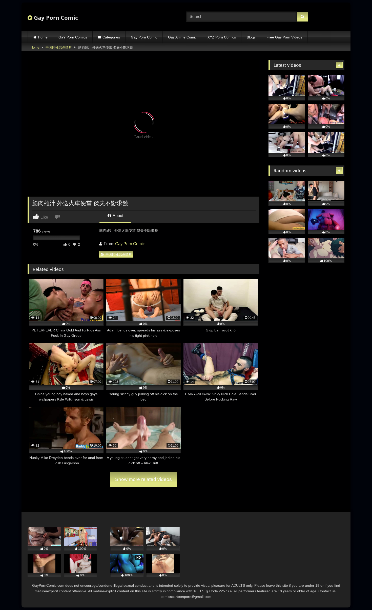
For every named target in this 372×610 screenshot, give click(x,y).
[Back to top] (356, 595)
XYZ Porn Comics (222, 37)
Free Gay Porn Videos (284, 37)
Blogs (251, 37)
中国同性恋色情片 (59, 47)
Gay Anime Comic (182, 37)
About (117, 216)
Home (43, 37)
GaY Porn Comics (72, 37)
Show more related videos (143, 479)
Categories (111, 37)
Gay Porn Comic (55, 17)
